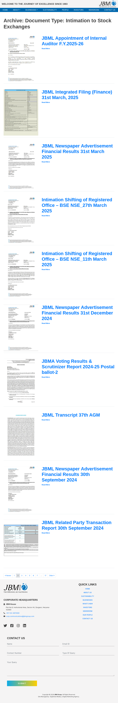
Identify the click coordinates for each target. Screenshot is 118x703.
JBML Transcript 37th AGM (71, 415)
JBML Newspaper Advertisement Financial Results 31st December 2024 (77, 313)
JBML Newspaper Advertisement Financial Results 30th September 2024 (77, 474)
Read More (46, 48)
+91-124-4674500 (12, 613)
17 (45, 575)
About (16, 10)
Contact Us (109, 10)
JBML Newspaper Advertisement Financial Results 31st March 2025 (77, 151)
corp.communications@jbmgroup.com (20, 616)
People (65, 10)
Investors (79, 10)
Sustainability (50, 10)
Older (51, 575)
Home (5, 10)
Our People (88, 615)
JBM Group (58, 694)
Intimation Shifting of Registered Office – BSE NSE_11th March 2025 (77, 259)
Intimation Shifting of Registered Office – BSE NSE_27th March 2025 (77, 205)
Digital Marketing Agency (71, 696)
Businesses (30, 10)
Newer (8, 575)
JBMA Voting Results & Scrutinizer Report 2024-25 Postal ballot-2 (78, 367)
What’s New (88, 604)
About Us (88, 592)
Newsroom (94, 10)
